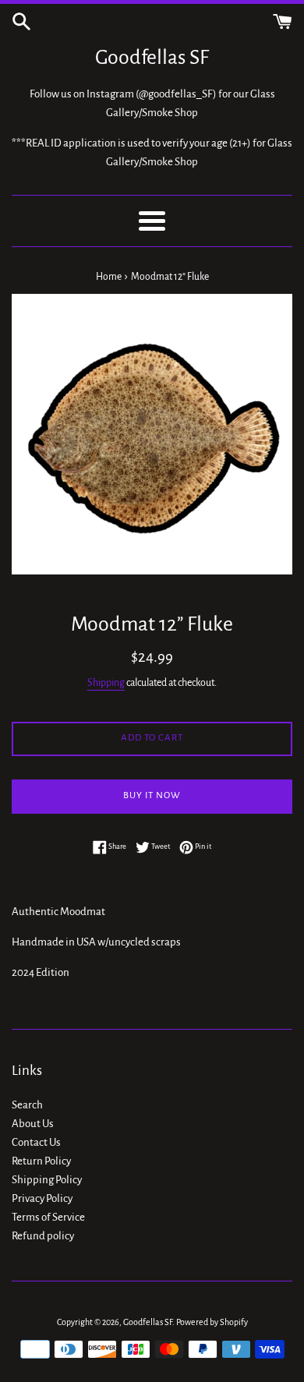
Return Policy (41, 1161)
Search (27, 1105)
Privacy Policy (42, 1198)
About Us (33, 1123)
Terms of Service (48, 1217)
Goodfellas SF (152, 58)
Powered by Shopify (212, 1322)
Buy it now (152, 795)
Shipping (106, 682)
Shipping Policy (47, 1180)
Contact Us (36, 1142)
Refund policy (43, 1236)
